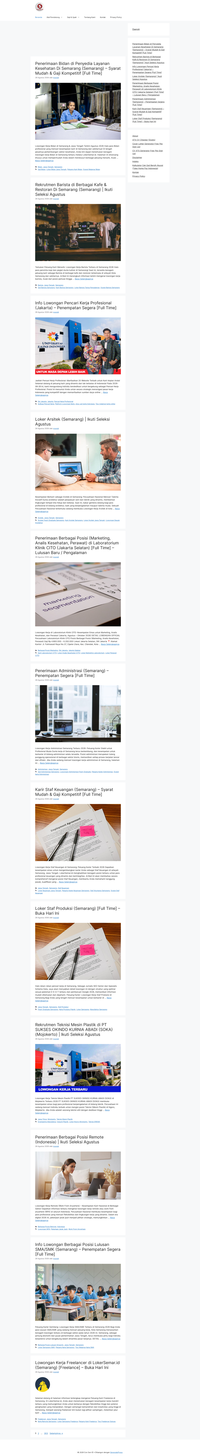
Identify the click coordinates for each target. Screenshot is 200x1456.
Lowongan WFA (44, 1229)
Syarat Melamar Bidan (91, 169)
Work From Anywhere (77, 1229)
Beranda (38, 17)
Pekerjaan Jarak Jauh (59, 1229)
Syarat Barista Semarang (110, 288)
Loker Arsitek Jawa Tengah (94, 520)
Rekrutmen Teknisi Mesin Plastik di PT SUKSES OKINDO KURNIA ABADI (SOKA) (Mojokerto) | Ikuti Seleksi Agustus (74, 1029)
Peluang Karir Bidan (74, 169)
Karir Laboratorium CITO (47, 653)
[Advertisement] (78, 39)
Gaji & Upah (72, 17)
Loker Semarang (82, 1009)
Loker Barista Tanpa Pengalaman (87, 288)
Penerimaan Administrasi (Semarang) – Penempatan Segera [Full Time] (72, 673)
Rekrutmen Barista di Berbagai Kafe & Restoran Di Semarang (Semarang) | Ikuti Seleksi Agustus (73, 189)
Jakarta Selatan (74, 650)
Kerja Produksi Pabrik (67, 1009)
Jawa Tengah (48, 167)
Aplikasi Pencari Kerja (46, 404)
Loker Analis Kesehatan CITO (69, 653)
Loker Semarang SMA (46, 1347)
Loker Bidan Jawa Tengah (56, 169)
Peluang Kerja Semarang (65, 1347)
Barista (40, 285)
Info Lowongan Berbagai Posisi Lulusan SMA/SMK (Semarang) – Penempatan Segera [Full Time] (77, 1249)
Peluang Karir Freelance (88, 1421)
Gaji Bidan (41, 169)
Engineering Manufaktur (47, 1122)
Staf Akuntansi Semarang (100, 891)
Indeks (135, 161)
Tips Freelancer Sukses (107, 1421)
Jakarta (50, 401)
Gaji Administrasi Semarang (48, 772)
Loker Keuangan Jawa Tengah (49, 891)
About (135, 136)
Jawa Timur (42, 1119)
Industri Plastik (62, 1122)
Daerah (136, 29)
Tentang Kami (89, 17)
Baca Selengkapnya (44, 161)
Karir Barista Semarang (64, 288)
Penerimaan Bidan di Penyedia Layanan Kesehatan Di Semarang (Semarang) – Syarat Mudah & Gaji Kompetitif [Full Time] (78, 68)
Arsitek (40, 518)
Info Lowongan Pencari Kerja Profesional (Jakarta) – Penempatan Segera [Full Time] (76, 305)
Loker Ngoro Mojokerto (78, 1122)
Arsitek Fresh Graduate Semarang (51, 520)
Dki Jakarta (42, 401)
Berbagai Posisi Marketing (48, 650)
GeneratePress (116, 1452)
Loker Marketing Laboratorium (92, 653)
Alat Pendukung (53, 17)
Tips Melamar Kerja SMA (84, 1347)
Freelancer (42, 1419)
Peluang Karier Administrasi (102, 772)
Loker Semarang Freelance (67, 1421)
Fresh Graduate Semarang (48, 1009)
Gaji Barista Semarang (46, 288)
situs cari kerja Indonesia (85, 404)
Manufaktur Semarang (98, 1009)
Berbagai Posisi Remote (47, 1227)
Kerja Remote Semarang (47, 1421)
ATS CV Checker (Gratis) (143, 140)
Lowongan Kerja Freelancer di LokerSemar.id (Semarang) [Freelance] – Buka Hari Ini (77, 1365)
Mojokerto (52, 1119)
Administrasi (42, 769)
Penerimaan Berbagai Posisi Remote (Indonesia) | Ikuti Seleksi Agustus (69, 1139)
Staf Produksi (63, 1007)
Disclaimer (137, 157)
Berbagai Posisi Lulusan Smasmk (50, 1345)
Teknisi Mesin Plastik (65, 1119)
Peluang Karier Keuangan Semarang (75, 891)
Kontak (103, 17)
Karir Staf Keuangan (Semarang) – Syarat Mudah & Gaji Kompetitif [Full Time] (74, 792)
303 (46, 1433)
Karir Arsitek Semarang (74, 520)
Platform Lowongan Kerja (65, 404)
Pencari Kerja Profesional (63, 401)
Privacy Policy (116, 17)
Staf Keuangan (63, 888)
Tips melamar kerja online (105, 404)
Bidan (40, 167)
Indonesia (61, 1227)
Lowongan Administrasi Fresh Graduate (75, 772)
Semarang (58, 167)
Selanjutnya (56, 1433)
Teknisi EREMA (94, 1122)
